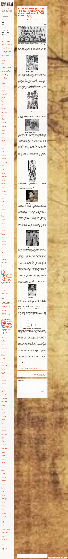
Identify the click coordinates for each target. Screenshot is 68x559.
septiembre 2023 (4, 129)
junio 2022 (3, 405)
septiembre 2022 (4, 145)
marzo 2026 (3, 87)
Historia (2, 34)
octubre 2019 (3, 194)
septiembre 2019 (4, 195)
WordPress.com (4, 294)
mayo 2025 (3, 101)
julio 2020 (2, 181)
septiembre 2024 (4, 112)
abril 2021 (3, 169)
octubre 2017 (3, 227)
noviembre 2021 (4, 159)
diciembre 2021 (3, 158)
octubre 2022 (3, 144)
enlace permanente (34, 368)
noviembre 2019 (4, 192)
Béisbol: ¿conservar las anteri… (8, 272)
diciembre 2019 (3, 191)
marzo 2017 (3, 237)
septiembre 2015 (4, 262)
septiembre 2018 (4, 212)
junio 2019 (3, 199)
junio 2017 (3, 233)
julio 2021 (2, 165)
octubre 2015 (3, 260)
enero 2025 (3, 362)
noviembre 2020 (4, 176)
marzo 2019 (3, 204)
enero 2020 (3, 190)
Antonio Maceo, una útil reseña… (8, 275)
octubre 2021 (3, 161)
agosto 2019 (3, 197)
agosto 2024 (3, 113)
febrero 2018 (3, 222)
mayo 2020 (3, 184)
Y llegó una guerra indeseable (24, 373)
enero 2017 (3, 240)
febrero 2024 (3, 122)
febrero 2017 (3, 238)
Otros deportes (4, 37)
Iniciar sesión (3, 290)
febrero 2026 (3, 344)
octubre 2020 (3, 177)
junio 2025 (3, 100)
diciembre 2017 (3, 224)
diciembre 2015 (3, 258)
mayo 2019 (3, 201)
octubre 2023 (3, 127)
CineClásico (3, 26)
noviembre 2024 (4, 109)
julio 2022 (2, 148)
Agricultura (3, 20)
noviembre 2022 (4, 143)
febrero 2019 (3, 205)
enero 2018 (3, 223)
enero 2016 (3, 256)
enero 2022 (3, 156)
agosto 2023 (3, 130)
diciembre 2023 (3, 380)
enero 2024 (3, 123)
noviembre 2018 (4, 209)
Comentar (42, 391)
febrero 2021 (3, 172)
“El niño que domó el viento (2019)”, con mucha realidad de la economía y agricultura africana (39, 374)
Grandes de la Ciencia (5, 32)
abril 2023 (3, 136)
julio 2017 (2, 231)
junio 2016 (3, 249)
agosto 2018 (3, 213)
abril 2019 (3, 202)
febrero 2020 (3, 188)
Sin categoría (3, 78)
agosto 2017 (3, 230)
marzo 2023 (3, 137)
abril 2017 (3, 235)
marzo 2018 (3, 220)
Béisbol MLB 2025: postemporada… (7, 283)
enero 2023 (3, 140)
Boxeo (2, 24)
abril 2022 (3, 152)
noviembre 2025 (4, 93)
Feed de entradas (4, 291)
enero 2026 (3, 90)
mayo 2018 (3, 217)
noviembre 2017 (4, 226)
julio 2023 (2, 131)
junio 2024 (3, 116)
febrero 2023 (3, 138)
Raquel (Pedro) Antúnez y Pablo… (8, 278)
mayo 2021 (3, 423)
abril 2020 (3, 441)
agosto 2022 (3, 147)
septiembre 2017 (4, 484)
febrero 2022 (3, 155)
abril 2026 (3, 86)
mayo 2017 (3, 234)
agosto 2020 (3, 180)
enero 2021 (3, 173)
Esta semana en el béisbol (5, 67)
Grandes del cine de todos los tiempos (6, 28)
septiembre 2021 (4, 162)
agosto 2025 (3, 97)
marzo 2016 (3, 253)
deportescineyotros (6, 8)
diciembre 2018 (3, 208)
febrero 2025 (3, 105)
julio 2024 (2, 115)
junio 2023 (3, 133)
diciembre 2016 (3, 241)
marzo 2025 (3, 104)
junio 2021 (3, 166)
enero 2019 (3, 206)
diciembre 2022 (3, 141)
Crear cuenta (3, 289)
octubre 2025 (3, 94)
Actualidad (3, 18)
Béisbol (2, 22)
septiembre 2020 (4, 179)
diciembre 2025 (3, 91)
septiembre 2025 (4, 95)
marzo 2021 (3, 170)
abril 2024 (3, 119)
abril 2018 (3, 219)
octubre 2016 (3, 244)
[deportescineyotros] (7, 4)
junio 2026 (3, 83)
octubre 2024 (3, 111)
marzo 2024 (3, 120)
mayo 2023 (3, 134)
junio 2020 (3, 183)
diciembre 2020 (3, 174)
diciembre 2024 (3, 108)
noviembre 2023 (4, 126)
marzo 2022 (3, 154)
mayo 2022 (3, 151)
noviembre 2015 (4, 259)
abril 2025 (3, 102)
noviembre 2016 (4, 242)
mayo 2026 (3, 84)
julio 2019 (2, 198)
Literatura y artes (4, 36)
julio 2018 (2, 215)
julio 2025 (2, 98)
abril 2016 (3, 252)
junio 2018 (3, 216)
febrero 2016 (3, 255)
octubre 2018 (3, 210)
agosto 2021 (3, 163)
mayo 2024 (3, 118)
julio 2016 (2, 248)
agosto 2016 (3, 502)
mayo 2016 (3, 251)
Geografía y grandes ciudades (6, 30)
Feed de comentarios (4, 293)
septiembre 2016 (4, 245)
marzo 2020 (3, 187)
